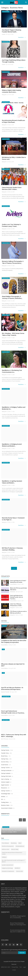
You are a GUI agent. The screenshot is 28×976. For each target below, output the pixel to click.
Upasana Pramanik (5, 692)
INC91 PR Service (4, 739)
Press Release (5, 843)
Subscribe (22, 952)
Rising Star (4, 94)
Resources (4, 788)
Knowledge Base (5, 793)
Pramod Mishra (13, 584)
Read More (21, 37)
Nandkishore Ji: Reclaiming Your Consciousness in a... (12, 371)
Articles (3, 796)
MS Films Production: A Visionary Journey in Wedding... (12, 549)
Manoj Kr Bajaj (14, 849)
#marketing (13, 843)
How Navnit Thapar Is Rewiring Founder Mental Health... (11, 31)
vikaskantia (12, 591)
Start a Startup (5, 779)
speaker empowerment (7, 865)
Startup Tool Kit (5, 767)
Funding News (5, 802)
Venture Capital (5, 782)
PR (2, 799)
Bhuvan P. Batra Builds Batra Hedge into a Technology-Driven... (18, 923)
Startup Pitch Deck (6, 776)
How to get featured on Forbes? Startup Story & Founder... (18, 581)
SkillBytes (4, 857)
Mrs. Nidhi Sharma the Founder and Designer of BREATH (13, 861)
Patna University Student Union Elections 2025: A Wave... (11, 188)
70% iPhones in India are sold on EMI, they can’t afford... (18, 612)
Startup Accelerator (6, 770)
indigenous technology (7, 868)
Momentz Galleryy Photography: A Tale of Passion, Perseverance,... (12, 262)
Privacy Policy (15, 967)
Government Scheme (6, 808)
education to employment (8, 871)
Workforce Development (8, 846)
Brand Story (4, 756)
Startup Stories (5, 750)
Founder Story (5, 753)
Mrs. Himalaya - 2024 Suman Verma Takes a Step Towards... (13, 334)
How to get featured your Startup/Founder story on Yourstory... (16, 597)
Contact (14, 970)
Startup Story (4, 759)
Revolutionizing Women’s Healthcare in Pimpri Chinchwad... (13, 121)
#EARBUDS (17, 868)
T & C (20, 967)
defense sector (5, 849)
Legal (24, 967)
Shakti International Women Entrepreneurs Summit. (12, 853)
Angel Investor (5, 785)
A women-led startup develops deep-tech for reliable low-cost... (18, 930)
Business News (5, 805)
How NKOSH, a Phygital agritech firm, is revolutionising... (18, 916)
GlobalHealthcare (20, 846)
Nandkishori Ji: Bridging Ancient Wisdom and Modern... (12, 445)
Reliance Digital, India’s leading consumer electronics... (11, 91)
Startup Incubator (6, 773)
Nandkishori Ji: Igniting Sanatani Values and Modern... (12, 482)
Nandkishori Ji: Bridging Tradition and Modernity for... (13, 408)
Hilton (20, 843)
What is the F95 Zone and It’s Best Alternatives (18, 588)
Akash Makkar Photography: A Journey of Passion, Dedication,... (12, 297)
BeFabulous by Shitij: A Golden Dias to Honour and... (14, 158)
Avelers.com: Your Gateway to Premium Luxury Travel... (11, 225)
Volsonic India (19, 871)
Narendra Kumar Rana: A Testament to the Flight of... (13, 519)
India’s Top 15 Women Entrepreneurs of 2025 (15, 604)
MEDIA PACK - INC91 (5, 967)
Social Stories (4, 764)
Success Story (5, 761)
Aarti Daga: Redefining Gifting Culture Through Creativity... (13, 61)
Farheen (4, 34)
